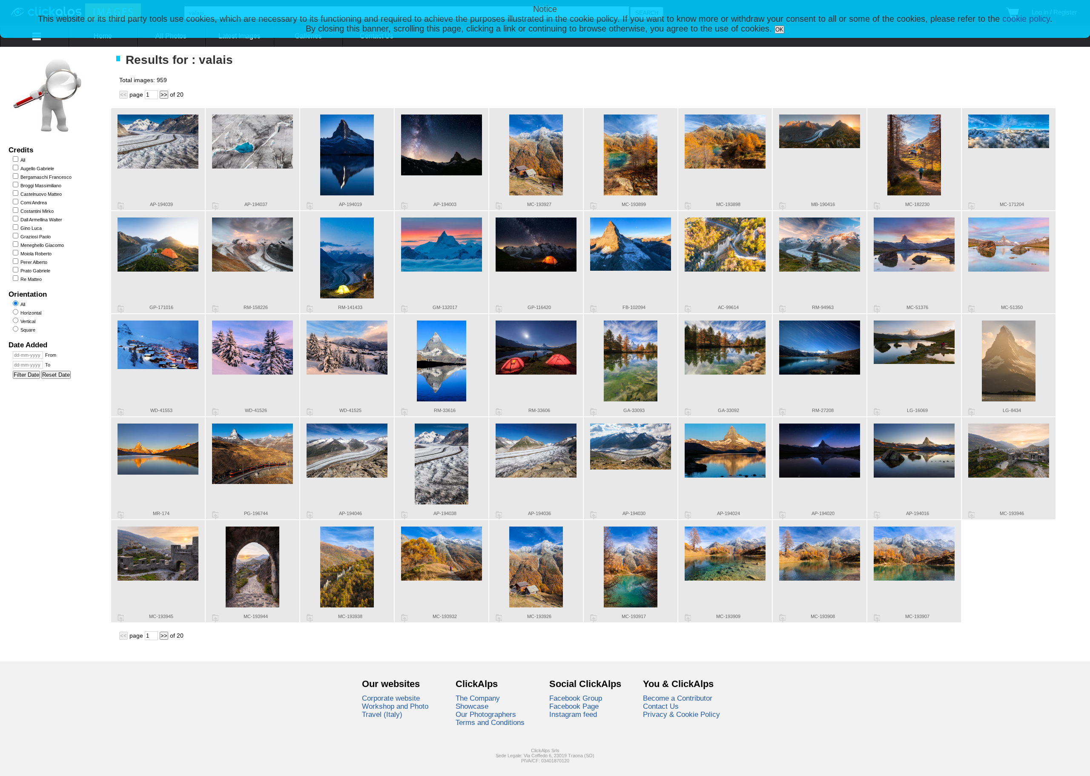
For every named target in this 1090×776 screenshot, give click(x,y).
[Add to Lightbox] (121, 206)
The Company (478, 698)
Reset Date (56, 375)
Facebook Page (574, 706)
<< (123, 95)
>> (164, 95)
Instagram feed (573, 714)
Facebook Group (575, 698)
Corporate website (391, 698)
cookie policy (1026, 18)
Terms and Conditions (490, 722)
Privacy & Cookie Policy (681, 714)
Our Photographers (486, 714)
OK (779, 29)
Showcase (472, 706)
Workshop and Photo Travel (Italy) (395, 710)
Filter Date (26, 375)
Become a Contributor (677, 698)
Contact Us (661, 706)
